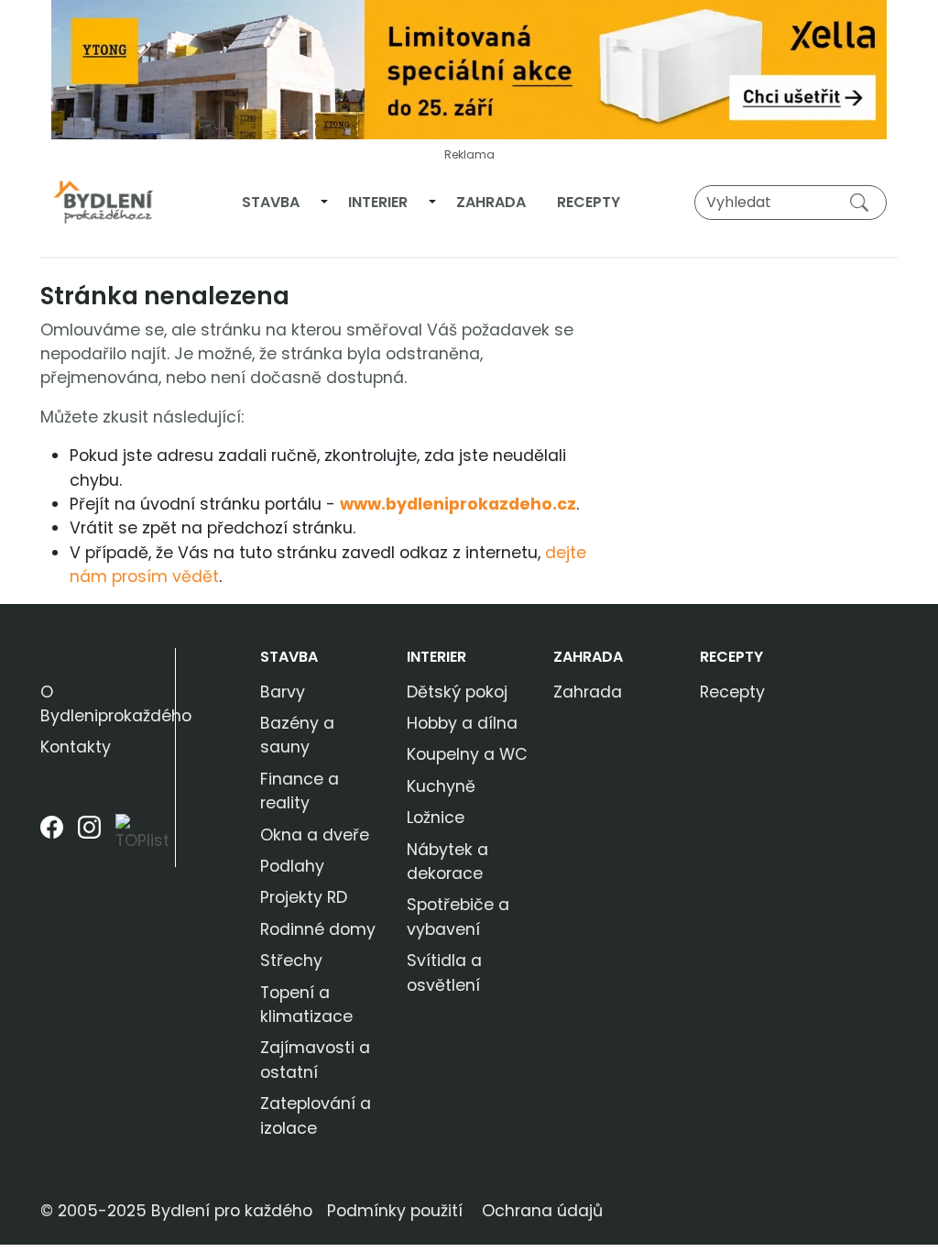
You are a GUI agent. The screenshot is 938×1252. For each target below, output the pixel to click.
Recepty (588, 202)
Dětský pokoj (457, 692)
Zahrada (491, 202)
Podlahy (292, 866)
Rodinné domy (318, 929)
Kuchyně (441, 786)
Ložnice (435, 818)
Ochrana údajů (542, 1211)
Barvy (282, 692)
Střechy (291, 961)
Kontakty (75, 747)
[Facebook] (51, 840)
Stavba (271, 202)
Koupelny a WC (467, 754)
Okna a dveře (314, 835)
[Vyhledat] (863, 202)
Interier (378, 202)
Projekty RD (303, 897)
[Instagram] (89, 840)
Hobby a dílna (462, 723)
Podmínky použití (395, 1211)
